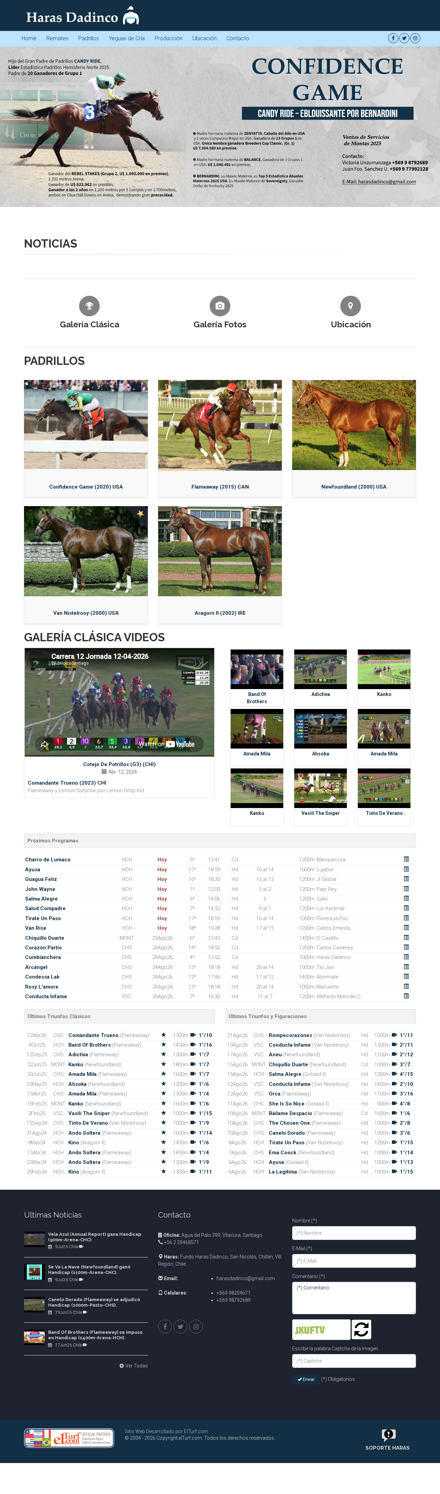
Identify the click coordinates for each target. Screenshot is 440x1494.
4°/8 (405, 1288)
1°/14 (205, 1317)
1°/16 (205, 1229)
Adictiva (320, 878)
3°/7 (405, 1248)
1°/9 (204, 1307)
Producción (169, 38)
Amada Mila (257, 937)
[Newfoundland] (354, 609)
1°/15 (205, 1297)
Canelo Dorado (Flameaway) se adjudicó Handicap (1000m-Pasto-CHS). (94, 1486)
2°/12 (406, 1238)
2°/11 (406, 1229)
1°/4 (204, 1278)
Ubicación (204, 38)
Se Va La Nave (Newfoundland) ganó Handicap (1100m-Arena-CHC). (89, 1453)
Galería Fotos (220, 508)
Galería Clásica (89, 508)
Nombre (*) (304, 1404)
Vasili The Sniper (320, 997)
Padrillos (88, 38)
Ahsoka (320, 937)
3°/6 (405, 1317)
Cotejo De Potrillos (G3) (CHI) (119, 948)
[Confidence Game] (86, 608)
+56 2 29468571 (181, 1426)
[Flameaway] (220, 609)
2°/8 (405, 1307)
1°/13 (406, 1346)
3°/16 (406, 1278)
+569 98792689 (234, 1484)
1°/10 (205, 1219)
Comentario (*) (308, 1460)
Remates (57, 38)
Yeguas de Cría (127, 38)
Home (29, 38)
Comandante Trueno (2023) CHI (67, 967)
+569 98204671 (234, 1477)
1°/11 (205, 1356)
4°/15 (406, 1258)
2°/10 (406, 1268)
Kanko (384, 878)
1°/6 (204, 1268)
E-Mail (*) (302, 1432)
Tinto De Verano (384, 997)
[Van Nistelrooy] (86, 735)
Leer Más (68, 419)
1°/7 (204, 1238)
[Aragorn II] (220, 735)
